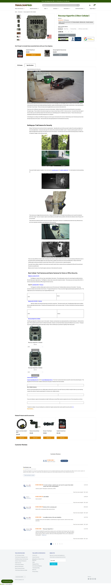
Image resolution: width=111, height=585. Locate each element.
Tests (45, 8)
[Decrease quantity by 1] (65, 32)
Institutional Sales (79, 8)
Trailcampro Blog (35, 567)
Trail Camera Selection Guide (21, 570)
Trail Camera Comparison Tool (21, 557)
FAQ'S (33, 562)
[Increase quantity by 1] (71, 32)
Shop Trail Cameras (19, 8)
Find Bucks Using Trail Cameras (21, 559)
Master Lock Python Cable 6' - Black (21, 431)
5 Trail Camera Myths (19, 564)
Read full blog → (30, 408)
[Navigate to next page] (62, 544)
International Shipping (37, 565)
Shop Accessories (33, 8)
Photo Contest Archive (19, 568)
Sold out (67, 35)
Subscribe (53, 563)
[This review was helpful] (84, 538)
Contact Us (34, 555)
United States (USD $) (19, 576)
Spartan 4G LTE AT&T (32, 301)
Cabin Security (18, 562)
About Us (34, 569)
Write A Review (64, 460)
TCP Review (19, 65)
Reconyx (60, 18)
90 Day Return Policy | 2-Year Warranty (38, 559)
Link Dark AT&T (35, 284)
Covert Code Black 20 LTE (32, 379)
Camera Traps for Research (20, 560)
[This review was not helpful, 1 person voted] (86, 538)
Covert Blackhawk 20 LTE (47, 379)
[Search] (78, 5)
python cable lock (64, 170)
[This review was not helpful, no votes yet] (86, 492)
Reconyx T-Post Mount (47, 430)
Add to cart (33, 54)
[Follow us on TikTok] (95, 579)
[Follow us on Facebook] (88, 579)
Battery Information (19, 566)
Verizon (41, 284)
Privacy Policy (35, 571)
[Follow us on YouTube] (93, 579)
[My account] (89, 5)
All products (20, 11)
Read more (44, 535)
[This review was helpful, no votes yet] (84, 492)
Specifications (30, 65)
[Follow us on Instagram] (91, 579)
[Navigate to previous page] (49, 544)
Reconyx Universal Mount (34, 430)
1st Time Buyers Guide (19, 555)
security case (55, 170)
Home (16, 11)
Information (66, 8)
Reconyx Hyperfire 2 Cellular (34, 318)
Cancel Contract (35, 557)
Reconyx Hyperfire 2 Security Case (59, 49)
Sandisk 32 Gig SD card (30, 49)
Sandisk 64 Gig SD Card (61, 430)
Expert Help (92, 8)
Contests (55, 8)
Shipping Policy (35, 564)
